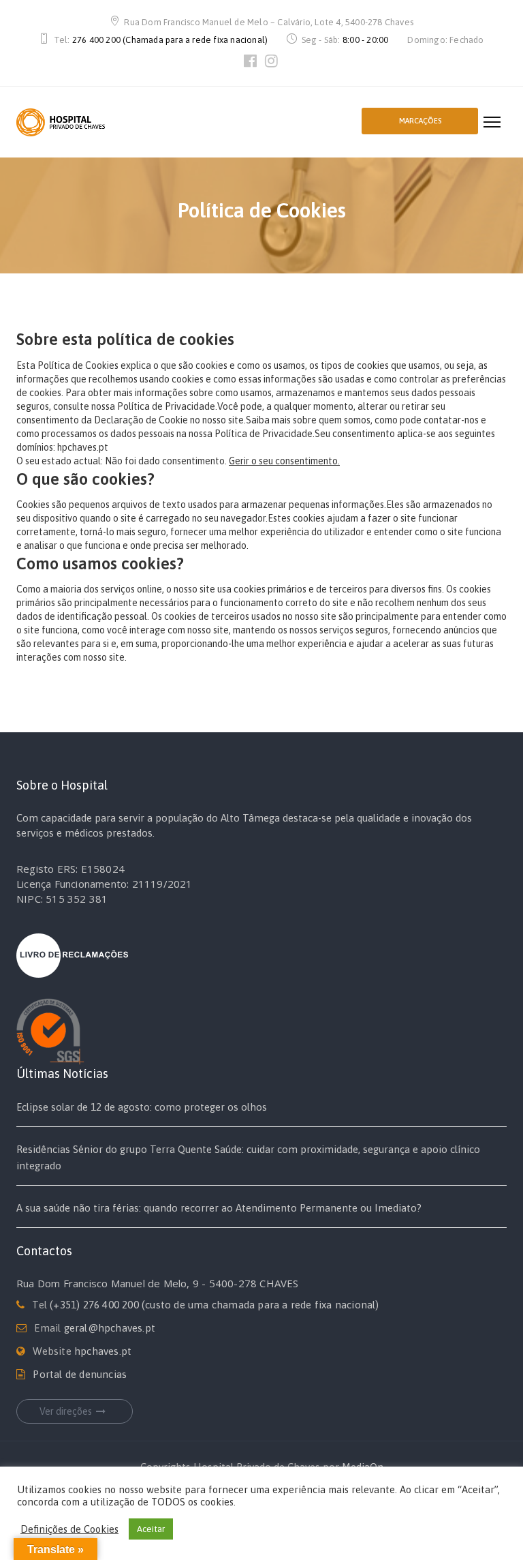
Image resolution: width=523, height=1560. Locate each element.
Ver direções (65, 1411)
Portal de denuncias (80, 1374)
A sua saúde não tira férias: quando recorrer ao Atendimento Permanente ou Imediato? (219, 1208)
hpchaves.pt (102, 1351)
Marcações (420, 121)
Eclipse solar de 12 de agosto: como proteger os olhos (141, 1107)
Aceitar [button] (151, 1529)
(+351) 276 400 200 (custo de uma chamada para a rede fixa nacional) (214, 1304)
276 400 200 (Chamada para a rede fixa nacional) (170, 40)
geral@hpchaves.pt (109, 1328)
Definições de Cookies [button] (69, 1529)
